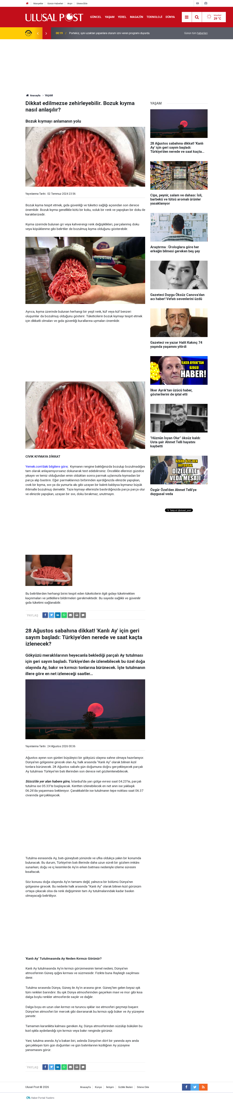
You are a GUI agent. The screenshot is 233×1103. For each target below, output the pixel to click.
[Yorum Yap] (83, 615)
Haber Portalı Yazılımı (42, 1098)
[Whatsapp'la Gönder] (64, 615)
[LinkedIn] (58, 615)
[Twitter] (51, 615)
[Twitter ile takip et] (195, 1087)
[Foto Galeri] (206, 3)
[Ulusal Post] (54, 16)
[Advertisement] (116, 65)
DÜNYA (170, 17)
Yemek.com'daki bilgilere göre (46, 466)
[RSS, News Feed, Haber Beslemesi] (203, 1087)
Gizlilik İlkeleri (125, 1087)
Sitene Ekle (82, 3)
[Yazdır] (76, 615)
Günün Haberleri (55, 3)
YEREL (122, 17)
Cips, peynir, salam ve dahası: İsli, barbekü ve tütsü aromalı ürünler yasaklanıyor (108, 33)
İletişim (110, 1087)
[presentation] (37, 33)
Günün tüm (196, 33)
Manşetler (38, 3)
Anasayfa (85, 1087)
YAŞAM (109, 17)
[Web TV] (197, 3)
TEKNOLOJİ (154, 17)
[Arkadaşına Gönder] (70, 615)
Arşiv (69, 3)
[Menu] (187, 17)
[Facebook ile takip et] (186, 1087)
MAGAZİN (136, 17)
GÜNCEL (95, 17)
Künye (98, 1087)
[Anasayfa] (27, 3)
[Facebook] (45, 615)
